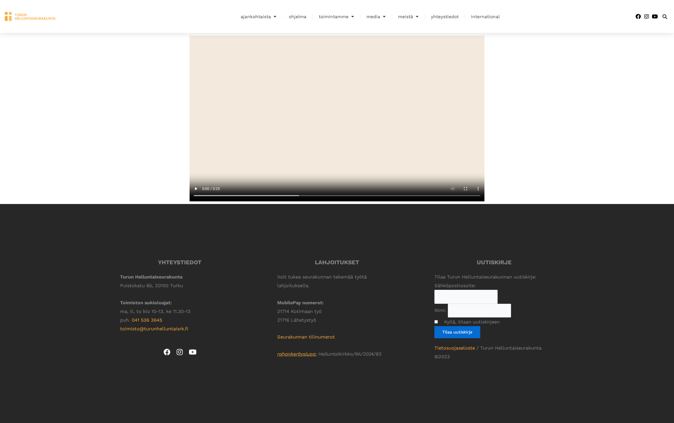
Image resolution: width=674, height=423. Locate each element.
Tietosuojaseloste (454, 348)
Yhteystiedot (445, 16)
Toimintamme (334, 16)
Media (373, 16)
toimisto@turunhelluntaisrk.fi (154, 328)
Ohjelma (297, 16)
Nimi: (440, 310)
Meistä (405, 16)
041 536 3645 (147, 320)
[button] (665, 16)
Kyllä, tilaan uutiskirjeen (469, 322)
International (485, 16)
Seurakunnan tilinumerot (306, 337)
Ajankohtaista (256, 16)
